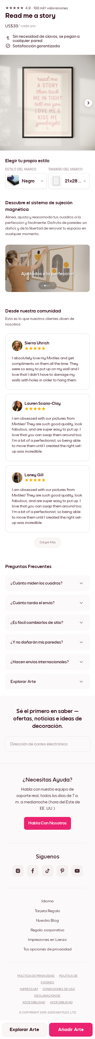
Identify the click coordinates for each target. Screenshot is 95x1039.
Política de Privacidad (35, 976)
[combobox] (25, 181)
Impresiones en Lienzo (47, 940)
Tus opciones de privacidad (47, 949)
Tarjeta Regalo (47, 911)
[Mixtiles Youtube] (77, 871)
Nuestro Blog (47, 921)
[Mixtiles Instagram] (18, 871)
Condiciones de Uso (58, 989)
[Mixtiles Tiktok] (47, 871)
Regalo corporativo (48, 930)
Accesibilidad (61, 1002)
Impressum (28, 989)
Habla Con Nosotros (47, 823)
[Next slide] (88, 103)
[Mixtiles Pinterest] (62, 871)
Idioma (47, 901)
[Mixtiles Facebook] (33, 871)
